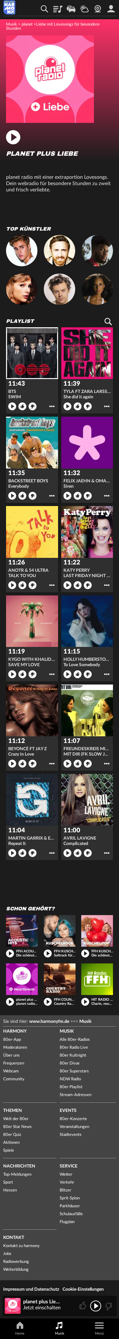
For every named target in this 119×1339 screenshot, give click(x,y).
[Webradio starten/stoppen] (95, 1306)
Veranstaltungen (74, 1127)
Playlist (58, 6)
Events (68, 1110)
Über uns (11, 1055)
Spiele (8, 1151)
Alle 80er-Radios (75, 1040)
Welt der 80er (16, 1119)
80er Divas (70, 1063)
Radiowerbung (16, 1262)
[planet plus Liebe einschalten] (50, 121)
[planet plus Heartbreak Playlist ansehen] (22, 979)
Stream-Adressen (75, 1095)
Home (19, 1333)
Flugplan (67, 1222)
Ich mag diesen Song (22, 406)
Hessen (10, 1190)
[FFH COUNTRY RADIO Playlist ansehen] (60, 979)
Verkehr (71, 6)
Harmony (15, 1031)
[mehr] (52, 406)
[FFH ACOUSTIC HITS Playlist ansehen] (22, 931)
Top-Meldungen (17, 1175)
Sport (8, 1182)
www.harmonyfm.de (49, 1021)
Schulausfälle (71, 1214)
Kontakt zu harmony (21, 1246)
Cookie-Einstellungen (83, 1289)
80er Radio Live (74, 1048)
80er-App (12, 1040)
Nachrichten (19, 1166)
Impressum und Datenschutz (31, 1289)
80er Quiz (12, 1135)
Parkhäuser (70, 1206)
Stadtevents (71, 1135)
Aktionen (11, 1143)
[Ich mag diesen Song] (83, 1306)
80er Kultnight (73, 1055)
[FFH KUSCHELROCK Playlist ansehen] (60, 931)
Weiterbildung (16, 1270)
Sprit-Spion (70, 1198)
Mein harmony (111, 6)
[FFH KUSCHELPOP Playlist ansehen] (97, 931)
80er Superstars (74, 1071)
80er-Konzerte (73, 1119)
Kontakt (13, 1237)
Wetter (84, 6)
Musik (11, 24)
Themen (12, 1110)
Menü (99, 1333)
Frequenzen (13, 1063)
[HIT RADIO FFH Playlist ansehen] (97, 979)
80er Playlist (71, 1087)
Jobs (7, 1254)
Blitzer (65, 1190)
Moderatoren (15, 1048)
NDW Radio (70, 1079)
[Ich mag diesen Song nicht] (108, 1306)
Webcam (97, 6)
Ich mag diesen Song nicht (32, 406)
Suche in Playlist (108, 321)
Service (68, 1166)
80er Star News (17, 1127)
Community (13, 1079)
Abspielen (12, 406)
